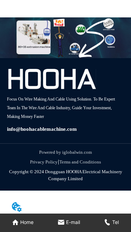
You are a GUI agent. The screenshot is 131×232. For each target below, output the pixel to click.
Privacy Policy (44, 162)
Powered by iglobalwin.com (65, 152)
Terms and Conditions (80, 162)
